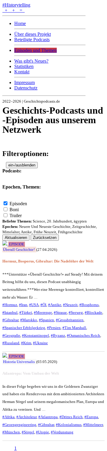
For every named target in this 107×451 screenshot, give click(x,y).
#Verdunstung (62, 432)
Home (20, 23)
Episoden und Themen (35, 50)
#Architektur (26, 417)
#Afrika (8, 417)
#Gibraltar (10, 320)
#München (11, 432)
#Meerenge (43, 312)
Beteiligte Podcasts (32, 39)
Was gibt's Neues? (31, 61)
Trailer (16, 215)
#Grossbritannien (70, 320)
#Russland (10, 343)
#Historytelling (16, 4)
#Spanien (46, 320)
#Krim (26, 343)
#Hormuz (9, 304)
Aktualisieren (16, 237)
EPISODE (16, 244)
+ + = (13, 10)
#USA (34, 304)
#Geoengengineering (19, 424)
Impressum (24, 82)
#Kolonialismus (68, 424)
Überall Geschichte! (19, 249)
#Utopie (42, 432)
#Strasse (60, 312)
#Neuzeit (70, 304)
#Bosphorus (89, 304)
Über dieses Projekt (32, 34)
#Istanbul (10, 312)
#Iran (23, 304)
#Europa (91, 417)
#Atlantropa (48, 417)
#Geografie (11, 335)
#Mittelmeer (93, 424)
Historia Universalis (19, 361)
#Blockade (93, 312)
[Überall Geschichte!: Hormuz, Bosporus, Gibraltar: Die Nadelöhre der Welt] (5, 243)
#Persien (54, 327)
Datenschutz (25, 87)
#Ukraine (40, 343)
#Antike (54, 304)
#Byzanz (58, 335)
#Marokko (28, 320)
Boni (14, 209)
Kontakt (21, 71)
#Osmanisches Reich (83, 335)
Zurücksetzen (44, 237)
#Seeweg (76, 312)
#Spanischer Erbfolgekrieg (23, 327)
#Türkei (25, 312)
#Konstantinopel (35, 335)
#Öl (43, 304)
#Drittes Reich (71, 417)
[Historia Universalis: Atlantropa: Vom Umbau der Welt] (5, 356)
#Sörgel (28, 432)
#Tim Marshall (74, 327)
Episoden (18, 203)
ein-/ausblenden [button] (21, 165)
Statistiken (24, 66)
